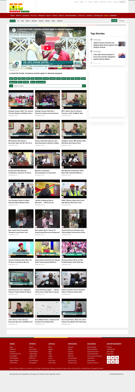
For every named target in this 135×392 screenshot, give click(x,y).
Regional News (14, 360)
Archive (12, 21)
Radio (81, 2)
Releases (34, 21)
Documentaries (40, 82)
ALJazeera (38, 78)
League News (33, 354)
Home (76, 2)
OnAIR (114, 21)
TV (86, 2)
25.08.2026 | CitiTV (13, 115)
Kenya (50, 358)
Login (122, 2)
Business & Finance (93, 351)
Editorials (70, 356)
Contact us (30, 368)
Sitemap (52, 368)
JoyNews (52, 78)
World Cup (32, 358)
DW (19, 78)
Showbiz (109, 347)
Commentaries (72, 358)
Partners (59, 368)
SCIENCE (89, 16)
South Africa (52, 363)
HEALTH (48, 16)
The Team (38, 368)
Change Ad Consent (97, 368)
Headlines (13, 349)
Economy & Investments (94, 356)
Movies (96, 2)
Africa (50, 347)
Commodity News (92, 354)
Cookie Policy (86, 368)
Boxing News (33, 363)
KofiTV (83, 78)
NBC (28, 78)
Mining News (91, 360)
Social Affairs (13, 356)
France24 (45, 78)
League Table (33, 356)
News (53, 21)
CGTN (23, 78)
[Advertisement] (67, 387)
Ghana (110, 2)
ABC (32, 78)
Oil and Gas (90, 358)
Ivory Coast (52, 360)
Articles (70, 349)
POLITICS (34, 16)
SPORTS (18, 16)
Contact (115, 2)
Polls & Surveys (72, 363)
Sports (31, 347)
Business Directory (92, 363)
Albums (41, 21)
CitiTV (58, 78)
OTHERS (25, 82)
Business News (91, 347)
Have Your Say (72, 360)
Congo (50, 356)
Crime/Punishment (15, 354)
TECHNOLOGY (98, 16)
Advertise (103, 2)
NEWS (12, 16)
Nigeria (51, 349)
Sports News (33, 349)
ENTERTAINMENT (71, 16)
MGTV (20, 82)
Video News (110, 351)
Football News (33, 351)
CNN (15, 78)
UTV (72, 78)
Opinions (70, 347)
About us (23, 368)
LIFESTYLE (81, 16)
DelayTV (77, 78)
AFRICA (55, 16)
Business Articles (92, 349)
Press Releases (14, 358)
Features (70, 351)
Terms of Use (67, 368)
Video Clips (110, 354)
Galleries (60, 21)
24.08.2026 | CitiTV (13, 204)
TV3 (68, 78)
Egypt (50, 351)
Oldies (28, 21)
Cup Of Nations (33, 360)
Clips (22, 21)
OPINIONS (41, 16)
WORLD (61, 16)
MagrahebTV (13, 82)
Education (13, 351)
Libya (50, 354)
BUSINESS (26, 16)
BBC (11, 78)
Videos (90, 2)
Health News (13, 363)
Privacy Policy (76, 368)
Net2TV (64, 78)
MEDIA (106, 16)
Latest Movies (111, 349)
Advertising (45, 368)
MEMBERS (113, 16)
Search (122, 21)
